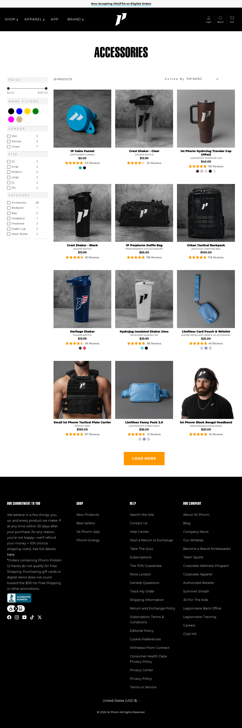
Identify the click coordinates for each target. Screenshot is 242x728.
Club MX (190, 634)
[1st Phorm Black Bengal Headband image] (206, 390)
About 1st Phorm (196, 515)
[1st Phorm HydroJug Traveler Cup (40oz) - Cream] (214, 171)
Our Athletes (193, 540)
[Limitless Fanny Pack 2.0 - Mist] (140, 439)
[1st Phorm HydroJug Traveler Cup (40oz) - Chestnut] (197, 171)
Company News (196, 532)
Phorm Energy (88, 540)
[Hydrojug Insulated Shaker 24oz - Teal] (142, 348)
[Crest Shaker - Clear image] (144, 119)
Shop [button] (10, 19)
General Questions (144, 583)
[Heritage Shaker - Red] (84, 348)
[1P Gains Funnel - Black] (84, 168)
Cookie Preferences (145, 639)
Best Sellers (86, 523)
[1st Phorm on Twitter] (40, 617)
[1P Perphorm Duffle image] (144, 213)
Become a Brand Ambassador (207, 549)
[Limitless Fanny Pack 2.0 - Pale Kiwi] (148, 439)
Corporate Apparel (197, 574)
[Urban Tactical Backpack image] (206, 213)
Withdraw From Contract (150, 648)
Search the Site (142, 515)
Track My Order (142, 591)
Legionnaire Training (199, 617)
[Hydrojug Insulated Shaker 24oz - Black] (146, 348)
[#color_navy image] (82, 299)
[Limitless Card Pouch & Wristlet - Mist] (202, 348)
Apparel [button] (33, 19)
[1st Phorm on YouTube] (24, 617)
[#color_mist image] (206, 299)
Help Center (139, 532)
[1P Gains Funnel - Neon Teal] (80, 168)
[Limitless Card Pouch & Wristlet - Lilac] (206, 348)
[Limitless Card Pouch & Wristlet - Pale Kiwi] (210, 348)
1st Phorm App (88, 532)
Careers (189, 625)
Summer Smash (196, 591)
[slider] (8, 88)
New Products (88, 515)
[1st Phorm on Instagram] (17, 617)
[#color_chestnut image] (206, 119)
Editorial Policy (142, 631)
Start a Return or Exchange (151, 540)
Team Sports (193, 557)
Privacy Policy (141, 679)
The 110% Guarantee (146, 566)
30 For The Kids (195, 600)
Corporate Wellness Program (206, 566)
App (55, 19)
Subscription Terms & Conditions (147, 619)
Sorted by (175, 79)
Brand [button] (74, 19)
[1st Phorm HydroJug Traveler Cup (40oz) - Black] (210, 171)
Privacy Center (141, 670)
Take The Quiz (141, 549)
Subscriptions (140, 557)
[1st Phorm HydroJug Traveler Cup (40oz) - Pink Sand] (206, 171)
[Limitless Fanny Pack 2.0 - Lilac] (144, 439)
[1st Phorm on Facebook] (9, 617)
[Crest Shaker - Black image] (82, 213)
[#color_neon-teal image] (82, 119)
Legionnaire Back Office (202, 608)
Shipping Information (147, 600)
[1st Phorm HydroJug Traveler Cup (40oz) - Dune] (202, 171)
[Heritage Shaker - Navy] (80, 348)
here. (11, 555)
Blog (186, 523)
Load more (144, 458)
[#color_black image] (82, 390)
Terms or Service (143, 687)
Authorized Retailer (198, 583)
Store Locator (140, 574)
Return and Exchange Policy (152, 608)
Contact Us (138, 523)
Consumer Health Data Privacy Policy (148, 659)
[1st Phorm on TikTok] (32, 617)
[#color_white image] (144, 299)
